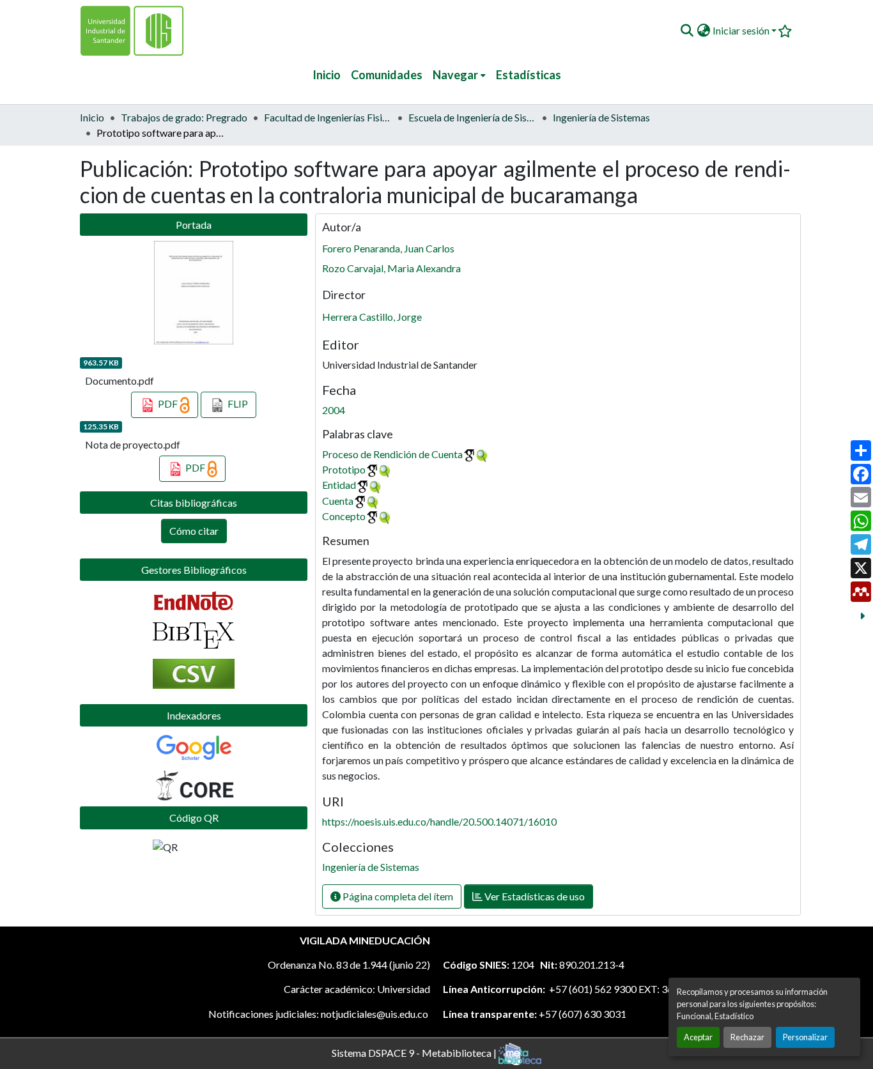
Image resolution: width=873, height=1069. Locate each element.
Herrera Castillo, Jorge (372, 317)
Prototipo (344, 469)
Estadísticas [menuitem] (528, 75)
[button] (687, 30)
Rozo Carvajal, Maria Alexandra (391, 268)
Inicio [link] (92, 117)
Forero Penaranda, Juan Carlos (388, 248)
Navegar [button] (455, 75)
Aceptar (698, 1037)
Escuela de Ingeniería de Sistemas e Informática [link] (472, 117)
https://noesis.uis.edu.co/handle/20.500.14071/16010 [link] (439, 821)
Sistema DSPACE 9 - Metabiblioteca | (415, 1052)
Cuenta (337, 501)
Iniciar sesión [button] (742, 30)
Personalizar (805, 1037)
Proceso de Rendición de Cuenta (392, 454)
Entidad (339, 485)
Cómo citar (194, 531)
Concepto (344, 516)
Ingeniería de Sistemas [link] (601, 117)
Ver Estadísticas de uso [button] (534, 896)
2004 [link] (333, 410)
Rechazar (747, 1037)
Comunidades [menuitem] (386, 75)
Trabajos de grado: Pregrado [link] (184, 117)
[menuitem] (459, 75)
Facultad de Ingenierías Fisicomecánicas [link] (328, 117)
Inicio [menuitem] (327, 75)
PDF (168, 403)
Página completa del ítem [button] (397, 896)
